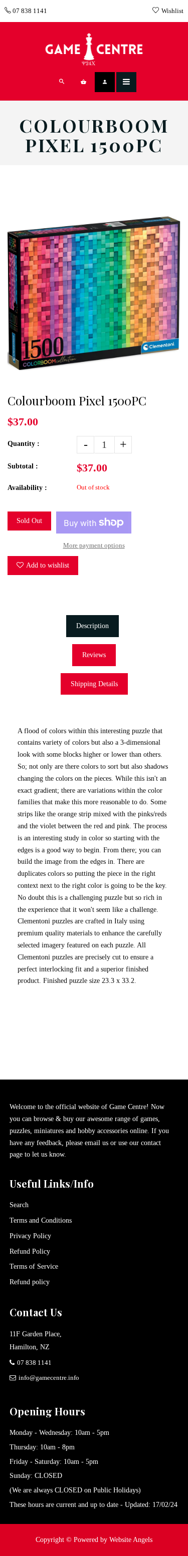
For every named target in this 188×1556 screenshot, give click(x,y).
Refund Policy (30, 1251)
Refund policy (30, 1282)
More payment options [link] (94, 545)
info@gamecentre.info (49, 1377)
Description (92, 626)
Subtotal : (23, 466)
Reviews (94, 655)
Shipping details (94, 684)
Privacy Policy (30, 1236)
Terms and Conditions (41, 1220)
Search (19, 1205)
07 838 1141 (29, 11)
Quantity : (24, 443)
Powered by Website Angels (113, 1539)
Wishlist (172, 11)
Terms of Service (34, 1266)
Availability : (27, 487)
